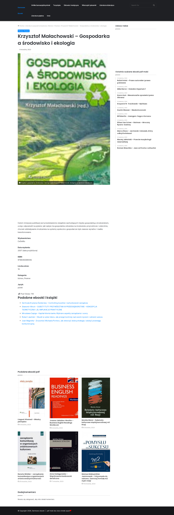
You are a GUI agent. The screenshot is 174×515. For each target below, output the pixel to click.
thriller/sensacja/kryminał (40, 5)
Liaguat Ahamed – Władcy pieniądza (29, 420)
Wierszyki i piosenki (89, 5)
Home (21, 26)
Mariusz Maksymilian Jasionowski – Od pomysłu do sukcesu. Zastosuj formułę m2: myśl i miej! (95, 477)
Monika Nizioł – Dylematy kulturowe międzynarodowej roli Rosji (96, 422)
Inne (48, 16)
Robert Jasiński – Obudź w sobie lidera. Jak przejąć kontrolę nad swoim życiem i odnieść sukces (62, 317)
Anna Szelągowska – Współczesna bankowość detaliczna (61, 476)
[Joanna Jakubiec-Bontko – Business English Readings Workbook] (64, 398)
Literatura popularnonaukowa (36, 26)
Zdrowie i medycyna (71, 5)
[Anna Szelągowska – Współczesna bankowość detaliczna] (64, 451)
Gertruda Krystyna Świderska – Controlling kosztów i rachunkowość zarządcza (55, 303)
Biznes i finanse (54, 26)
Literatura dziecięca (107, 5)
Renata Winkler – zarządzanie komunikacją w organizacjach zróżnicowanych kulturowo (31, 476)
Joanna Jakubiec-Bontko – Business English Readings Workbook (61, 422)
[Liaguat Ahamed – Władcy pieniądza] (32, 397)
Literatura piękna (37, 16)
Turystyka (56, 5)
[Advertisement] (64, 204)
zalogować (30, 499)
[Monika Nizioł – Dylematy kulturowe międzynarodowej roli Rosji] (96, 398)
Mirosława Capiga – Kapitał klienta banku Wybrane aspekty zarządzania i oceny (55, 313)
